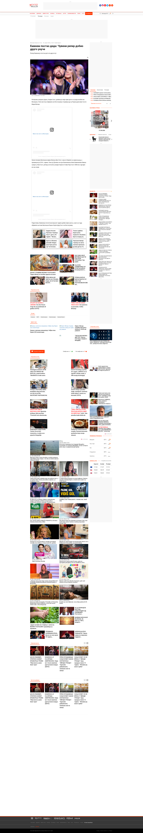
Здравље (38, 13)
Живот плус (46, 13)
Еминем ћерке (61, 317)
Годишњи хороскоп (102, 134)
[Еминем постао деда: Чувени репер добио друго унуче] (59, 77)
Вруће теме (34, 322)
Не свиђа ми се (80, 351)
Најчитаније (100, 89)
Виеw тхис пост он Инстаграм (40, 133)
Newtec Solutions (103, 830)
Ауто (83, 13)
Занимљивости (72, 13)
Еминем (33, 317)
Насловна (32, 13)
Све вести (92, 191)
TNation (110, 830)
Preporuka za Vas (35, 289)
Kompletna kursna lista (106, 460)
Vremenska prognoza (96, 436)
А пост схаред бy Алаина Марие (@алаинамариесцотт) (51, 156)
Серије (52, 16)
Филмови (46, 16)
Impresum (33, 826)
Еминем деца (44, 317)
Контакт (37, 826)
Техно (78, 13)
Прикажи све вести (96, 103)
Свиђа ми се (67, 351)
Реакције (106, 89)
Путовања (58, 13)
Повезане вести (35, 643)
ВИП (38, 317)
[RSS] (111, 191)
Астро (64, 13)
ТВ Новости (89, 13)
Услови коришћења (88, 822)
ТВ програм (33, 16)
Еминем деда (52, 317)
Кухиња (52, 13)
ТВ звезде (40, 16)
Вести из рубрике (35, 680)
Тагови (32, 313)
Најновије (92, 89)
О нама (81, 822)
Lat (109, 5)
